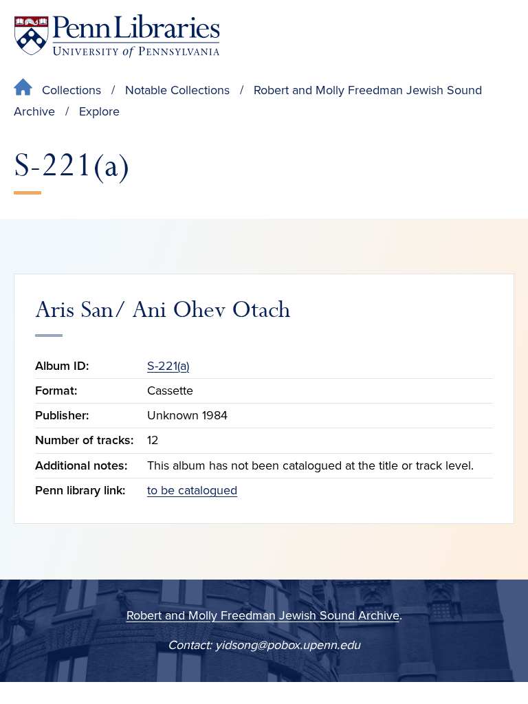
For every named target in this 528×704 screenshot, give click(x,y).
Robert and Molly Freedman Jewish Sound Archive (262, 615)
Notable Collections (177, 90)
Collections (71, 90)
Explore (99, 111)
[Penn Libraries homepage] (117, 36)
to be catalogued (192, 490)
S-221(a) (168, 365)
